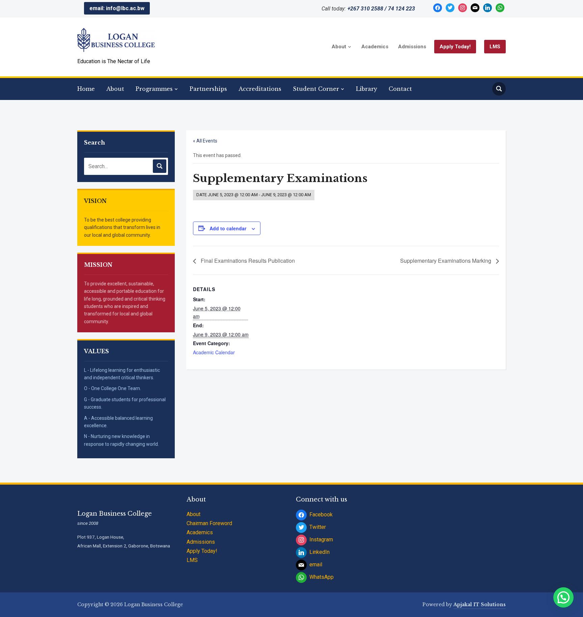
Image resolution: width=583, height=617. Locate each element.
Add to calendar (228, 228)
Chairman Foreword (209, 523)
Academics (374, 47)
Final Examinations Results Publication (247, 260)
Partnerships (208, 88)
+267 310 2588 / (367, 8)
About (339, 47)
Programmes (154, 88)
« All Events (205, 141)
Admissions (412, 47)
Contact (400, 88)
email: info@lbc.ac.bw (116, 8)
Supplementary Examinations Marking (446, 260)
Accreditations (260, 88)
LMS (495, 47)
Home (86, 88)
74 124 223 (401, 8)
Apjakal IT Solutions (479, 604)
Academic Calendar (214, 352)
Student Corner (316, 88)
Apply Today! (455, 47)
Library (366, 88)
